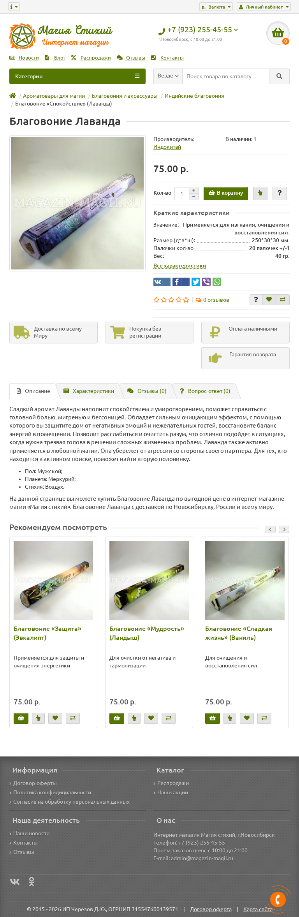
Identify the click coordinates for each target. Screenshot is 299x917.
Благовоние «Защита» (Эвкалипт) (47, 633)
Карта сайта (258, 909)
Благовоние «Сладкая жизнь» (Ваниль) (238, 633)
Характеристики (93, 391)
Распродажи (95, 58)
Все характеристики (179, 265)
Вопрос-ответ (209, 391)
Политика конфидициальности (52, 792)
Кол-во (162, 193)
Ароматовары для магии (54, 96)
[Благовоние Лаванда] (77, 203)
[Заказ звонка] (278, 899)
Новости (28, 58)
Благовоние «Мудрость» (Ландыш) (146, 633)
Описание (37, 391)
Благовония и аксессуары (125, 96)
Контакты (171, 58)
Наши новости (31, 833)
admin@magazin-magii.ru (202, 858)
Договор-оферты (35, 783)
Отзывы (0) (152, 391)
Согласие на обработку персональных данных (71, 802)
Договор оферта (211, 909)
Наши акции (172, 792)
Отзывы (135, 58)
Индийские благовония (194, 96)
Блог (59, 58)
